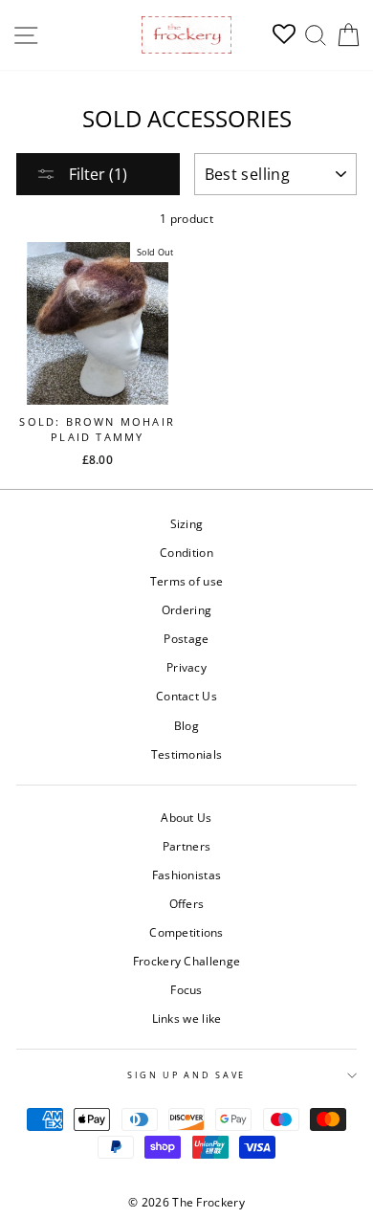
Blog (186, 725)
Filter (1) (96, 174)
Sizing (187, 523)
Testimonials (187, 754)
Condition (186, 552)
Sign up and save (186, 1075)
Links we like (187, 1018)
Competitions (186, 932)
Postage (186, 638)
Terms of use (187, 580)
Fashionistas (187, 874)
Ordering (186, 609)
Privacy (186, 667)
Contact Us (186, 695)
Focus (186, 989)
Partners (186, 845)
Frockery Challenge (186, 960)
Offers (187, 903)
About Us (186, 817)
